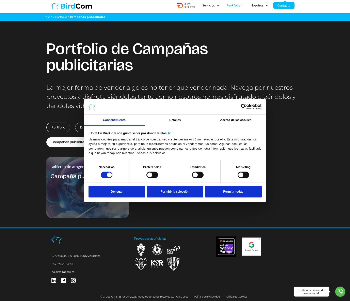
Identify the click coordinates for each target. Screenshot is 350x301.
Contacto (283, 6)
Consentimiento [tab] (114, 120)
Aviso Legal (182, 296)
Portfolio (233, 5)
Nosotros (257, 5)
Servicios (208, 5)
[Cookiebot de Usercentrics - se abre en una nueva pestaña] (244, 107)
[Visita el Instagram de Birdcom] (73, 281)
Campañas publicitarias (70, 142)
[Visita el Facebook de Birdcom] (63, 281)
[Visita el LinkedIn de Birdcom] (53, 281)
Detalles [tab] (175, 120)
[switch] (152, 175)
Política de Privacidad (207, 296)
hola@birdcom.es (62, 271)
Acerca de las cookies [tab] (235, 120)
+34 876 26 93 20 (62, 263)
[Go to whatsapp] (340, 292)
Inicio (48, 17)
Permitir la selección (175, 191)
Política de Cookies (236, 296)
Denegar (117, 191)
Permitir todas (233, 191)
